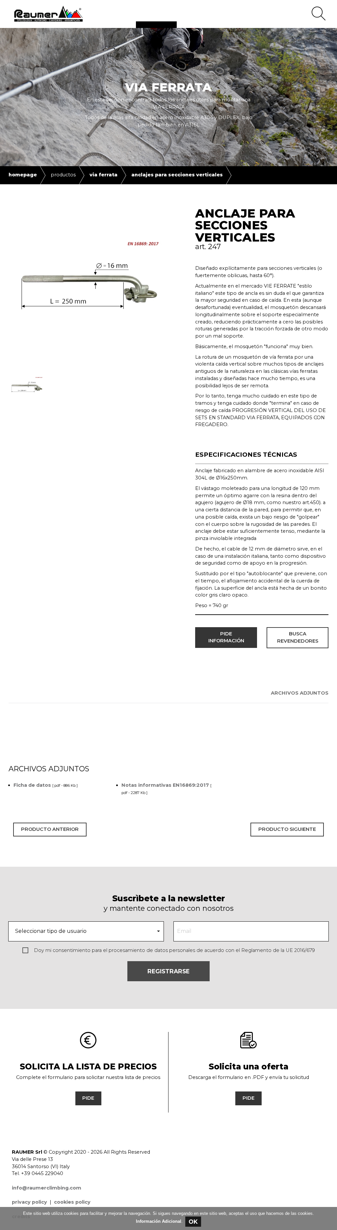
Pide (88, 1098)
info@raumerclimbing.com (46, 1188)
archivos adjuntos (299, 693)
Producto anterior (50, 829)
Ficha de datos (32, 785)
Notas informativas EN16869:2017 (165, 785)
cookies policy (72, 1202)
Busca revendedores (297, 637)
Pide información (226, 637)
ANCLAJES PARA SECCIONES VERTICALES (177, 175)
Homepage (23, 175)
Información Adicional (158, 1221)
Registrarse (168, 971)
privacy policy (29, 1202)
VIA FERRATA (103, 175)
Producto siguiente (287, 829)
